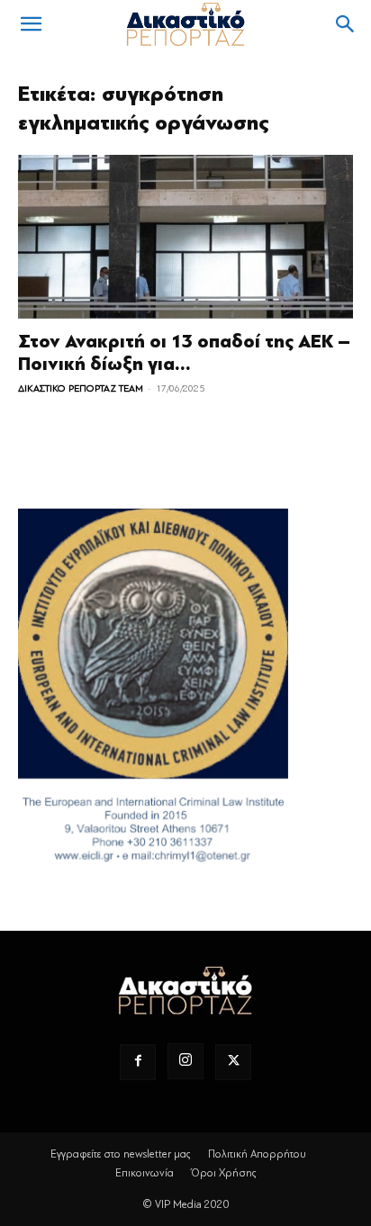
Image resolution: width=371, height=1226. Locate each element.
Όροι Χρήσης (224, 1173)
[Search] (346, 24)
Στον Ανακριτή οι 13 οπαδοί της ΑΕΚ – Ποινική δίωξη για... (184, 352)
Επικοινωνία (144, 1173)
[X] (233, 1062)
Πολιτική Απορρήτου (257, 1154)
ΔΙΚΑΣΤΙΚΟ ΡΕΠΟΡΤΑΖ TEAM (80, 388)
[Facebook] (138, 1062)
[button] (30, 24)
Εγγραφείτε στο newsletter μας (120, 1154)
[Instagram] (185, 1061)
